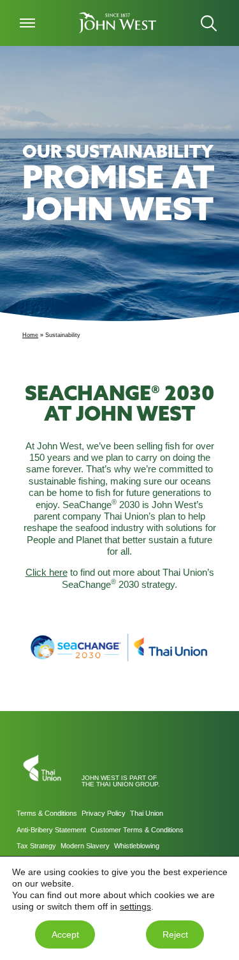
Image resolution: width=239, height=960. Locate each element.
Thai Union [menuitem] (146, 813)
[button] (118, 23)
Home (30, 335)
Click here (46, 572)
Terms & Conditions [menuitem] (47, 813)
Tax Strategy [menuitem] (36, 846)
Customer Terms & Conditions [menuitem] (137, 830)
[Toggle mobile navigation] (27, 23)
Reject (175, 934)
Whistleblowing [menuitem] (136, 846)
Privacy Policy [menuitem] (104, 813)
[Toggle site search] (209, 23)
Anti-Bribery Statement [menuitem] (51, 830)
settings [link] (135, 906)
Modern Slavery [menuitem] (85, 846)
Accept (65, 934)
